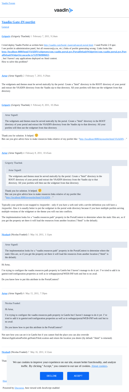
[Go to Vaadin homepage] (63, 10)
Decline (51, 376)
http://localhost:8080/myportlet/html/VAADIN (102, 139)
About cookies (99, 366)
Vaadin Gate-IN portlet (18, 22)
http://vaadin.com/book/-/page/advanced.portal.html (68, 45)
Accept (78, 376)
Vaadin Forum (8, 3)
